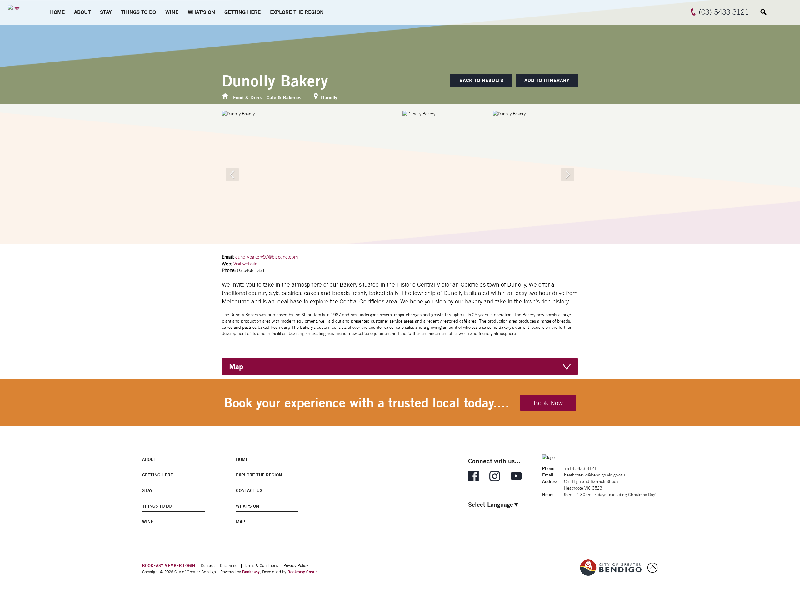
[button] (547, 80)
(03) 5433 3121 (724, 11)
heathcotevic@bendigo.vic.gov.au (594, 475)
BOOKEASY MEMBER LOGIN (168, 565)
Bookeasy (251, 571)
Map (236, 366)
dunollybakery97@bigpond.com (266, 257)
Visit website (245, 264)
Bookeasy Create (303, 571)
